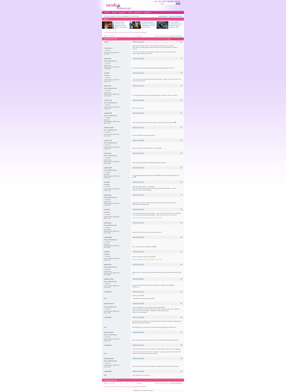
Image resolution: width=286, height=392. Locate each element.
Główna (114, 12)
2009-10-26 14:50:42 (138, 332)
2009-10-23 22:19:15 (138, 195)
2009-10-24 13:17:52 (138, 264)
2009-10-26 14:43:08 (138, 317)
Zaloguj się (177, 1)
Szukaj (130, 12)
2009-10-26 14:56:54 (138, 358)
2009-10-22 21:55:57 (138, 73)
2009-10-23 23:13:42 (138, 209)
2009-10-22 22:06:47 (138, 100)
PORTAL (107, 12)
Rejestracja (137, 12)
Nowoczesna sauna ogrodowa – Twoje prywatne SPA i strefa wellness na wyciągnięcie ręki (120, 25)
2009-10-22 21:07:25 (138, 42)
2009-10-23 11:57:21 (138, 127)
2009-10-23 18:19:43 (138, 182)
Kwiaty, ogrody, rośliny (125, 32)
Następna (139, 36)
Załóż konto (170, 1)
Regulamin (122, 12)
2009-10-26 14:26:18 (138, 303)
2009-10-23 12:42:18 (138, 153)
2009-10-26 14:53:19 (138, 345)
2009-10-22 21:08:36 (138, 58)
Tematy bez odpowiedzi (175, 16)
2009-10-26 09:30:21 (138, 279)
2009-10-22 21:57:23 (138, 86)
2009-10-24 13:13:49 (138, 251)
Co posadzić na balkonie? (140, 32)
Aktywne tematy (162, 16)
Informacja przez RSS (176, 39)
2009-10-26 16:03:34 (138, 371)
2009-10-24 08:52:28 (138, 237)
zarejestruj (166, 36)
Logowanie (147, 12)
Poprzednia (112, 36)
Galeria (164, 1)
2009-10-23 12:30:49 (138, 140)
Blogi (160, 1)
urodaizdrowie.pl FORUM (111, 32)
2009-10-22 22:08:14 (138, 113)
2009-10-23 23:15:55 (138, 223)
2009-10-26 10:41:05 (138, 292)
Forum (156, 1)
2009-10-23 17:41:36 (138, 167)
